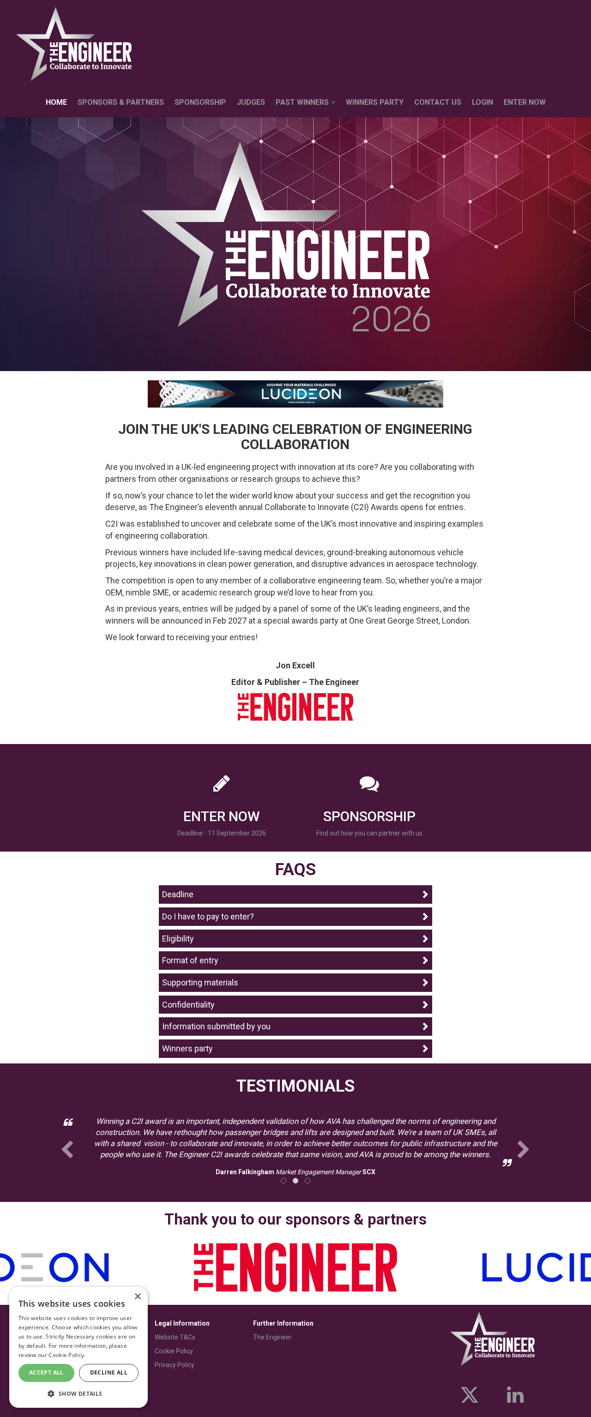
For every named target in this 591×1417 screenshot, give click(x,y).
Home (56, 102)
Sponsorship (200, 102)
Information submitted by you (216, 1026)
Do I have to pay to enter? (208, 916)
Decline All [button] (108, 1372)
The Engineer (272, 1337)
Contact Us (437, 102)
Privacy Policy (174, 1365)
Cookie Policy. (66, 1355)
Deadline (177, 894)
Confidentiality (188, 1004)
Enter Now (525, 102)
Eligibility (178, 938)
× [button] (137, 1296)
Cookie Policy (174, 1351)
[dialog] (78, 1347)
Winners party (187, 1048)
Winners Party (375, 102)
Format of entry (190, 960)
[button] (78, 1393)
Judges (251, 102)
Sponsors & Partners (121, 102)
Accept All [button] (46, 1372)
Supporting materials (200, 982)
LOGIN (482, 102)
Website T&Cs (175, 1337)
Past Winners (303, 102)
